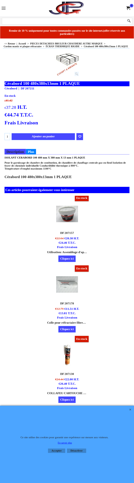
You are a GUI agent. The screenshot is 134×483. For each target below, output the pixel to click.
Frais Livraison (21, 122)
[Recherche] (129, 21)
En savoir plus (65, 443)
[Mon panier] (128, 8)
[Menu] (4, 8)
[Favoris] (79, 136)
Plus (31, 152)
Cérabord (11, 88)
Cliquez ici (67, 258)
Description (15, 152)
